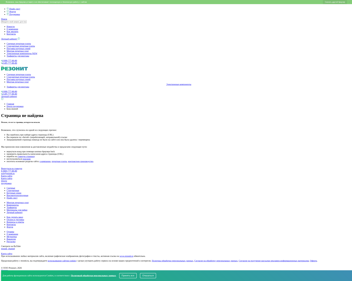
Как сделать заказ (15, 217)
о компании (45, 161)
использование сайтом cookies (62, 261)
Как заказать (12, 31)
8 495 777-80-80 (9, 63)
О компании (12, 29)
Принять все (128, 275)
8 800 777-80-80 (9, 60)
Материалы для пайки (17, 210)
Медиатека (12, 236)
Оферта (313, 261)
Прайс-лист (14, 9)
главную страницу (26, 156)
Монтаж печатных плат (18, 51)
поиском (27, 159)
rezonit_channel (8, 249)
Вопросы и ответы (15, 222)
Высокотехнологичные (17, 195)
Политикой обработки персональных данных (93, 275)
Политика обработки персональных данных (172, 261)
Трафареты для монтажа (18, 56)
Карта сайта (6, 176)
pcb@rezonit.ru (8, 173)
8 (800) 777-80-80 (9, 171)
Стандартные (13, 190)
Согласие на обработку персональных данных (216, 261)
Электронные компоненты (22, 53)
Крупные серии (14, 193)
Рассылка (11, 241)
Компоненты (13, 205)
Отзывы (10, 231)
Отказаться (148, 275)
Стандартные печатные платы (21, 46)
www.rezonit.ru (126, 256)
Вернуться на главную (11, 168)
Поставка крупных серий (18, 48)
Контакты (11, 34)
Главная (10, 104)
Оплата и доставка (15, 219)
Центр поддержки (15, 106)
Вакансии (11, 239)
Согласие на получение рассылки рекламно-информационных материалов (274, 261)
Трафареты (12, 207)
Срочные (11, 188)
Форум (12, 11)
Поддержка (14, 14)
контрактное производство (80, 161)
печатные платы (59, 161)
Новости (11, 26)
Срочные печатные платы (19, 43)
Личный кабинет (9, 39)
